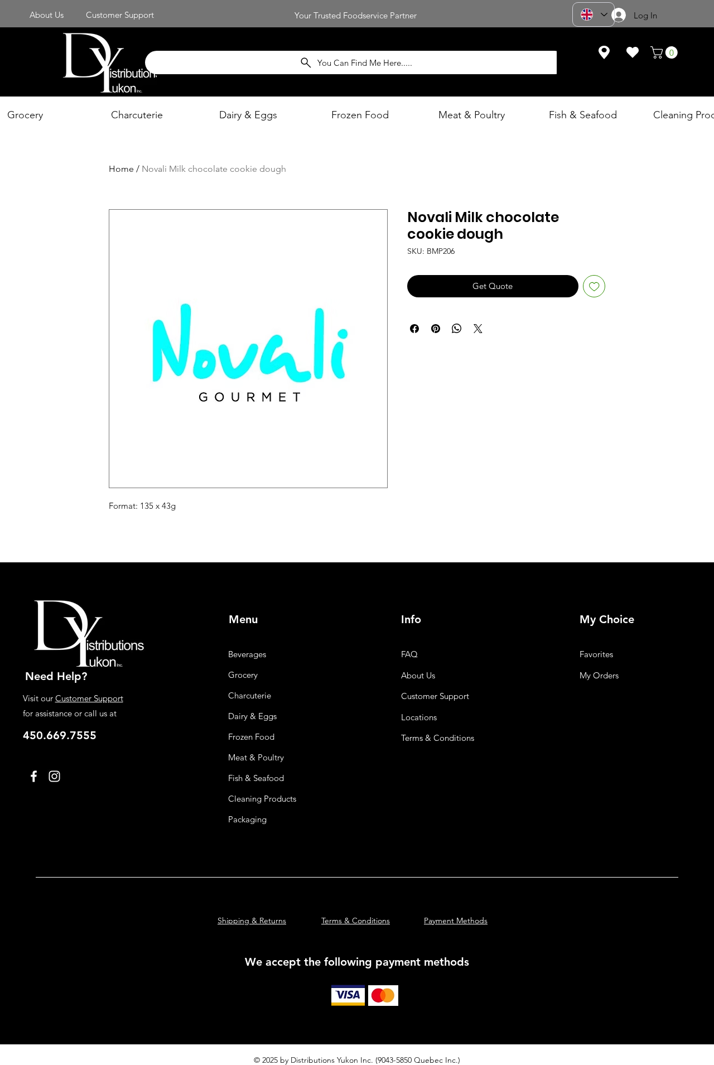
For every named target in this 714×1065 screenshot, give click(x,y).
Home (121, 168)
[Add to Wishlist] (594, 286)
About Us (418, 675)
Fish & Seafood (256, 778)
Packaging (247, 819)
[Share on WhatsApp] (457, 328)
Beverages (247, 654)
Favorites (596, 654)
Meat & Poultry (256, 757)
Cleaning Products (262, 798)
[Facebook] (33, 776)
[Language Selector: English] (593, 14)
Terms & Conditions (437, 738)
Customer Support (89, 698)
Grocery (243, 674)
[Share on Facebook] (414, 328)
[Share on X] (478, 328)
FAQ (409, 654)
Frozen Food (251, 736)
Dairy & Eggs (252, 716)
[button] (665, 52)
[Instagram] (54, 776)
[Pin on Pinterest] (435, 328)
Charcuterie (249, 695)
